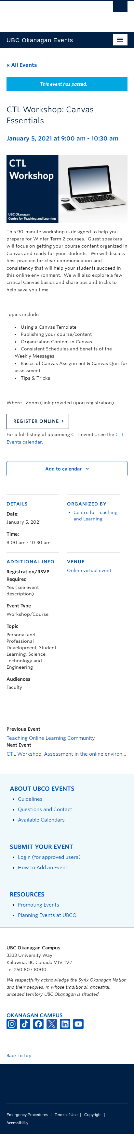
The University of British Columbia (49, 13)
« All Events (22, 65)
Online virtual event (89, 570)
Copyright (92, 1115)
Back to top (20, 1055)
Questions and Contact (45, 809)
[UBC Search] (120, 8)
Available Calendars (41, 820)
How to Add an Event (42, 867)
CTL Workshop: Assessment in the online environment (67, 754)
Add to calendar (63, 468)
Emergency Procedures (27, 1115)
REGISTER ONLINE (36, 421)
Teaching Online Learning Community (51, 738)
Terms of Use (66, 1115)
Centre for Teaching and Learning (95, 515)
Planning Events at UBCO (47, 915)
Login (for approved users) (49, 857)
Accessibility (17, 1123)
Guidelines (30, 799)
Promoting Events (38, 905)
